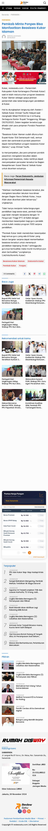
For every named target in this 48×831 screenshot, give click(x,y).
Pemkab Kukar (9, 265)
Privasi (41, 818)
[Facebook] (20, 811)
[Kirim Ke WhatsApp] (44, 274)
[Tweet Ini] (29, 274)
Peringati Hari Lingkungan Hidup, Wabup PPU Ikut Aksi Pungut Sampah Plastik (12, 324)
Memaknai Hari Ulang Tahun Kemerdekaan (28, 687)
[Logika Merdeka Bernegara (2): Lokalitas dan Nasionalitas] (8, 665)
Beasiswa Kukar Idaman (14, 261)
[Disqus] (24, 451)
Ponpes (22, 265)
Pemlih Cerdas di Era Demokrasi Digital (30, 709)
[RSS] (29, 811)
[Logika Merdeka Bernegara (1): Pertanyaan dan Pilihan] (8, 676)
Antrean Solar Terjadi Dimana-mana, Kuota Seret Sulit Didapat (25, 626)
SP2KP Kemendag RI (38, 557)
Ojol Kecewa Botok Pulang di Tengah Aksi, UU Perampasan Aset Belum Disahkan (25, 635)
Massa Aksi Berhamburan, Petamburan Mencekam (26, 644)
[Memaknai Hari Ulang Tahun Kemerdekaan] (8, 687)
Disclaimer (34, 821)
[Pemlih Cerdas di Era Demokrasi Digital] (8, 710)
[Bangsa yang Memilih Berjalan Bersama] (8, 721)
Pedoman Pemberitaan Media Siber (19, 818)
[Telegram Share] (39, 274)
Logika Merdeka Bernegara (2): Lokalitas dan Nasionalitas (23, 617)
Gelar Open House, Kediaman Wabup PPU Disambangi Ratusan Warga (35, 300)
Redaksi (13, 821)
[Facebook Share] (24, 274)
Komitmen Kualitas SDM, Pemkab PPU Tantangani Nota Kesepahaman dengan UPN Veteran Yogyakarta (35, 405)
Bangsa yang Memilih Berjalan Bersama (29, 721)
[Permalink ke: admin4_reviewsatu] (4, 37)
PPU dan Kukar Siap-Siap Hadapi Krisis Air (26, 573)
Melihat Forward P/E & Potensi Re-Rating (29, 698)
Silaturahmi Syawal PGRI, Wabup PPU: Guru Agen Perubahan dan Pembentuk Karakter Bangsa (35, 381)
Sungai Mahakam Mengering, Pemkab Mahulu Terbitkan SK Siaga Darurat (26, 582)
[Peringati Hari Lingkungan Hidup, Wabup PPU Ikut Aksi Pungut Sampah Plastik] (12, 314)
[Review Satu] (24, 3)
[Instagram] (24, 811)
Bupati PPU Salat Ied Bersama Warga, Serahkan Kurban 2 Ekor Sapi (11, 300)
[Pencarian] (44, 3)
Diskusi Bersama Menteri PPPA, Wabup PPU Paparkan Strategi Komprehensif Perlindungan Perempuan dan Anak (12, 405)
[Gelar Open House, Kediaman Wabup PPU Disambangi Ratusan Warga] (35, 290)
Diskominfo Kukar (36, 261)
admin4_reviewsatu (14, 36)
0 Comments (9, 274)
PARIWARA (6, 20)
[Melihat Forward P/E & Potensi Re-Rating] (8, 699)
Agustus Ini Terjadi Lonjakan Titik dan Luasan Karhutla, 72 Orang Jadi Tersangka (25, 591)
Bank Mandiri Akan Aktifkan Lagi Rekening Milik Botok (23, 608)
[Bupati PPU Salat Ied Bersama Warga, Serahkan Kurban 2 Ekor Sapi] (12, 290)
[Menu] (3, 3)
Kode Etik (23, 821)
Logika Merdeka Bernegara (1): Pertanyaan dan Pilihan (23, 600)
